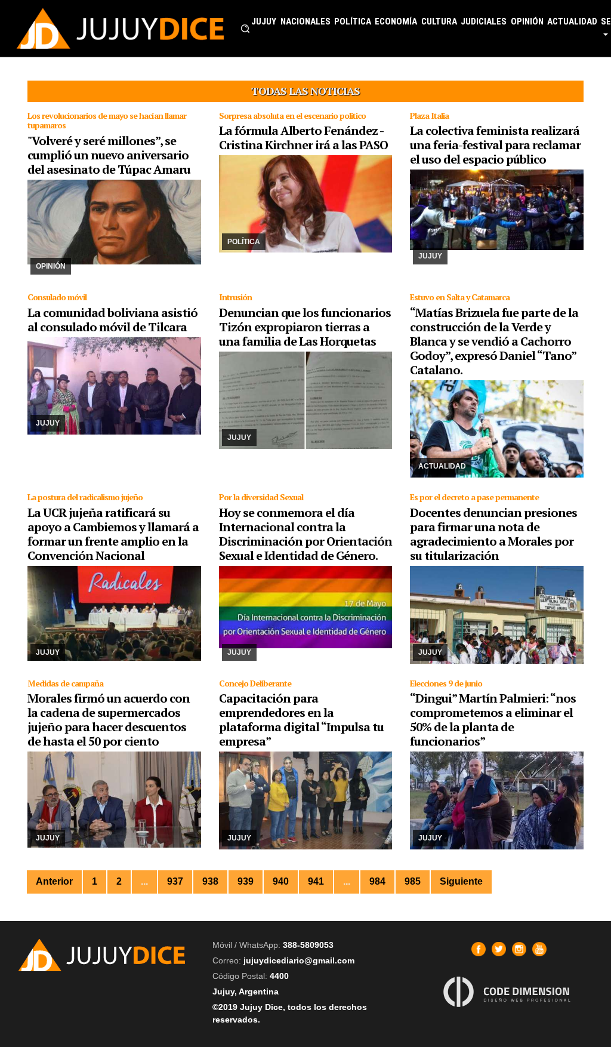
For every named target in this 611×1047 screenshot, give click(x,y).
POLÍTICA (352, 21)
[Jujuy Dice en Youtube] (539, 949)
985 (413, 881)
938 (210, 881)
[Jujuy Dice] (121, 28)
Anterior (54, 881)
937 (175, 881)
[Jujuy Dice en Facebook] (478, 949)
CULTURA (439, 21)
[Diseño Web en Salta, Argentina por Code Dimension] (509, 992)
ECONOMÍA (396, 21)
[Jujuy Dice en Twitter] (499, 949)
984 (377, 881)
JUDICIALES (484, 21)
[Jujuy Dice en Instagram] (519, 949)
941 (316, 881)
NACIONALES (305, 21)
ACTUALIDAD (572, 21)
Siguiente (461, 881)
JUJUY (263, 21)
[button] (245, 28)
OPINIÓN (527, 21)
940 (281, 881)
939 (245, 881)
